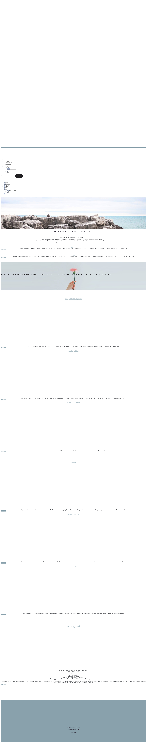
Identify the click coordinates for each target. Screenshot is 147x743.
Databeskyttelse (11, 169)
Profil (7, 167)
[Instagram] (4, 159)
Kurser (7, 165)
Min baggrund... (73, 626)
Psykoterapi (9, 162)
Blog (8, 171)
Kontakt (8, 172)
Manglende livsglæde (73, 299)
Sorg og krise (73, 351)
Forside (8, 161)
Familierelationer (73, 403)
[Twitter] (4, 158)
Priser (7, 166)
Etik (8, 170)
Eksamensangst (74, 566)
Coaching (8, 164)
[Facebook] (4, 156)
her (96, 679)
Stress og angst (73, 514)
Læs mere (3, 249)
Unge (73, 462)
